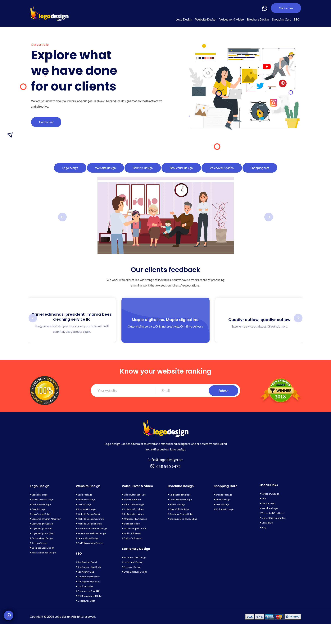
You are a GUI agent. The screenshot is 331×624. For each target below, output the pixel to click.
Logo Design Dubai (41, 514)
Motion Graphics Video (135, 528)
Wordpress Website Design (92, 533)
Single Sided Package (180, 494)
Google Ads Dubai (87, 600)
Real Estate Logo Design (44, 552)
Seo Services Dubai (87, 562)
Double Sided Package (181, 499)
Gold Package (38, 509)
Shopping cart (260, 168)
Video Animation (132, 499)
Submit (223, 391)
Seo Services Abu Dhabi (89, 567)
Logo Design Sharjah (42, 528)
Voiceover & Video (231, 19)
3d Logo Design (39, 543)
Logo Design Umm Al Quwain (46, 518)
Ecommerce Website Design (92, 528)
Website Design (205, 19)
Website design (105, 168)
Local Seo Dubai (85, 586)
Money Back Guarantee (273, 517)
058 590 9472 (168, 466)
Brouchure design (181, 168)
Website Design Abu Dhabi (91, 518)
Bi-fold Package (177, 504)
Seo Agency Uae (86, 571)
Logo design (70, 168)
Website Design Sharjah (90, 523)
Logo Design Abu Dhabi (43, 533)
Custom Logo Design (42, 538)
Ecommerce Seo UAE (89, 591)
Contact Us (267, 522)
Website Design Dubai (89, 514)
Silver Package (222, 499)
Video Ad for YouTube (135, 494)
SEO (297, 19)
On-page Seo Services (89, 576)
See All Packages (269, 508)
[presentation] (62, 217)
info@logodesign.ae (165, 459)
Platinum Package (87, 509)
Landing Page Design (88, 538)
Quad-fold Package (179, 509)
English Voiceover (133, 538)
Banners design (143, 168)
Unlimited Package (41, 504)
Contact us (286, 8)
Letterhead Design (133, 562)
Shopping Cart (281, 19)
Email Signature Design (135, 571)
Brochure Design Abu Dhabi (183, 518)
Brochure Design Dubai (181, 514)
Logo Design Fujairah (42, 523)
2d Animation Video (134, 509)
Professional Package (42, 499)
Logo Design (184, 19)
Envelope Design (132, 567)
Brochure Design (258, 19)
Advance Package (86, 499)
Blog (263, 527)
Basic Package (85, 494)
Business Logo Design (43, 547)
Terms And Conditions (272, 513)
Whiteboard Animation (135, 518)
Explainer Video (132, 523)
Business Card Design (135, 557)
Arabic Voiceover (132, 533)
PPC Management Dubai (90, 595)
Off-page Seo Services (89, 581)
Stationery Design (270, 493)
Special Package (40, 494)
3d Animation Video (134, 514)
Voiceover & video (222, 168)
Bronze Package (223, 494)
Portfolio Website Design (90, 543)
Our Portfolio (268, 503)
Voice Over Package (134, 504)
